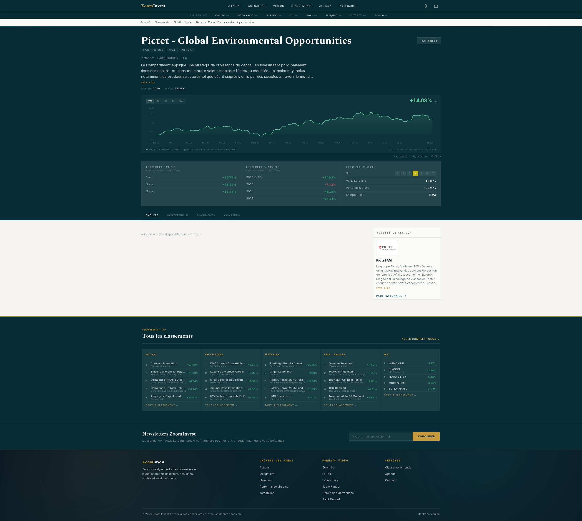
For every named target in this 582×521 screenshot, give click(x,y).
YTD (150, 101)
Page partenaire (389, 295)
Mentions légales (429, 514)
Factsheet (429, 40)
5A (173, 101)
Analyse (152, 215)
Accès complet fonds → (421, 338)
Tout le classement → (162, 405)
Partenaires (348, 6)
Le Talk (326, 474)
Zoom (153, 6)
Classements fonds (398, 467)
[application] (289, 126)
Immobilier (267, 493)
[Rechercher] (426, 6)
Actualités (257, 6)
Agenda (325, 6)
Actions (265, 467)
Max (181, 101)
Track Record (331, 499)
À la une (235, 6)
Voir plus (148, 82)
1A (158, 101)
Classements (302, 6)
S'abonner (426, 436)
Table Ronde (330, 486)
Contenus (232, 215)
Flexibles (266, 480)
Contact (390, 480)
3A (166, 101)
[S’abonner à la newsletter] (436, 6)
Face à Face (330, 480)
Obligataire (267, 474)
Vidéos (278, 6)
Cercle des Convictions (338, 493)
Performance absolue (274, 486)
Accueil (146, 22)
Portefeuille (177, 215)
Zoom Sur (328, 467)
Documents (206, 215)
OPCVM (177, 22)
